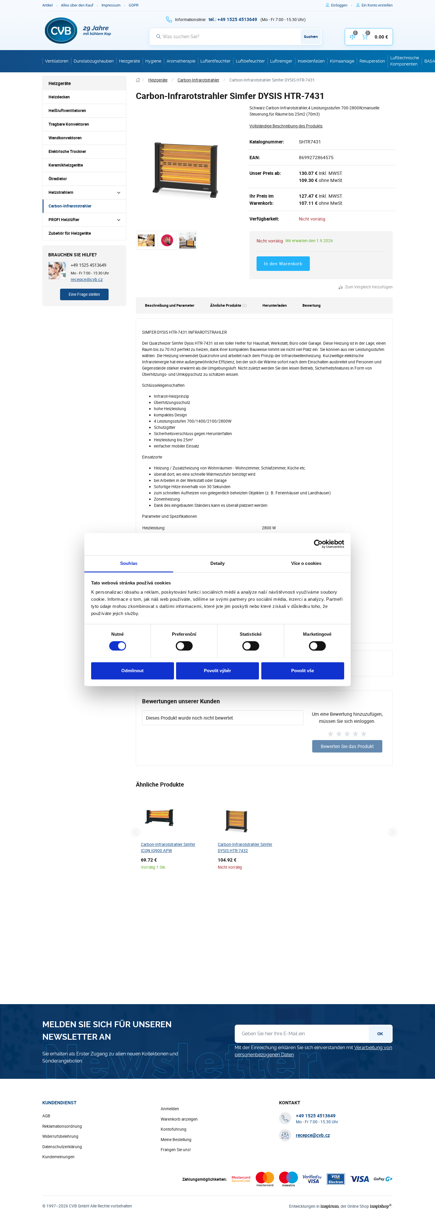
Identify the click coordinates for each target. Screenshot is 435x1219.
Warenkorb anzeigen (179, 1119)
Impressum (111, 5)
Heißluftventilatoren (67, 110)
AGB (46, 1116)
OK (380, 1033)
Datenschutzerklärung (62, 1146)
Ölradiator (58, 178)
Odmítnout (132, 670)
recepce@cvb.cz (87, 279)
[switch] (184, 646)
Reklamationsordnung (62, 1126)
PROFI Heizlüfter (64, 219)
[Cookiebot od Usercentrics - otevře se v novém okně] (318, 543)
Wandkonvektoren (65, 137)
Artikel (47, 5)
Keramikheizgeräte (66, 165)
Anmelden (170, 1108)
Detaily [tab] (217, 563)
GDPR (133, 5)
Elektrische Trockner (67, 151)
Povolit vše (302, 670)
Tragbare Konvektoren (69, 124)
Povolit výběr (217, 670)
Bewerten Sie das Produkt (347, 746)
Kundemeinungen (58, 1156)
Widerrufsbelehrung (60, 1136)
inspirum (329, 1206)
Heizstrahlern (61, 192)
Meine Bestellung (176, 1139)
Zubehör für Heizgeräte (70, 233)
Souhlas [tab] (128, 563)
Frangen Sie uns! (176, 1149)
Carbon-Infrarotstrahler (70, 206)
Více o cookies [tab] (306, 563)
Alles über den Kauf (77, 5)
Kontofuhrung (173, 1129)
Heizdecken (59, 97)
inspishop (381, 1206)
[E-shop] (137, 80)
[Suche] (158, 36)
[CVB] (78, 30)
